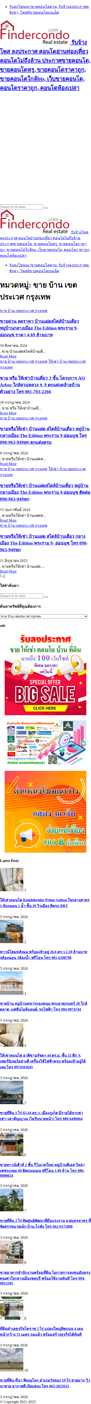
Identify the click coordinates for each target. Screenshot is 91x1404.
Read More (8, 356)
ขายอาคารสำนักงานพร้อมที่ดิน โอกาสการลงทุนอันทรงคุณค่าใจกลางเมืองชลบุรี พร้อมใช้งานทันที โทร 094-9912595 (45, 1278)
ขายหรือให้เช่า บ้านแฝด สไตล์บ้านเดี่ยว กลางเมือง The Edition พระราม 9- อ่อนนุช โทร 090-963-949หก (44, 543)
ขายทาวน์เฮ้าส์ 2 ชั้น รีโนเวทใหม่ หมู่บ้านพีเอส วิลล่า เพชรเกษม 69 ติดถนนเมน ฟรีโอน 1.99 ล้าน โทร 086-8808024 (42, 1170)
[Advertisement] (45, 142)
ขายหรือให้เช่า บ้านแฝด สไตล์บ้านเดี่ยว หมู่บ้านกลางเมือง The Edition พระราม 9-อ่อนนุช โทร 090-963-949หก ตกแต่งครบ (45, 435)
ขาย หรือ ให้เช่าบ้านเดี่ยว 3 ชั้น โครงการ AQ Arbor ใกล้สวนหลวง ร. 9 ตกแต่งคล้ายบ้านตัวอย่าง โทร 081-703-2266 (42, 385)
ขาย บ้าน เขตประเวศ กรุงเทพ (23, 311)
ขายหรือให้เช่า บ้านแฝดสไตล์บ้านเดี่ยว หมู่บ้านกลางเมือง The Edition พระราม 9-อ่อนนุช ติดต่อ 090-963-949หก (45, 492)
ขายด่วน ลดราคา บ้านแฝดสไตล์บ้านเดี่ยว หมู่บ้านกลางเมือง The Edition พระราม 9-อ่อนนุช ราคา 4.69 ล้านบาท (39, 328)
